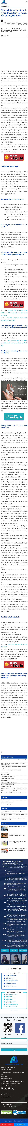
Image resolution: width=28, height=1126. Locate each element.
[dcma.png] (6, 1112)
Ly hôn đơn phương (5, 780)
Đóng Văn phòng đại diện (11, 983)
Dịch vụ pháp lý (14, 968)
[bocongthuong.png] (19, 1112)
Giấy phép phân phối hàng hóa (12, 1004)
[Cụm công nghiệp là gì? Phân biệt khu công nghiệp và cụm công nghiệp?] (4, 850)
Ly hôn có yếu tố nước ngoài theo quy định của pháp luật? (14, 788)
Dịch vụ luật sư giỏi (14, 973)
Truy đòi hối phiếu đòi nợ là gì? (7, 801)
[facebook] (5, 1088)
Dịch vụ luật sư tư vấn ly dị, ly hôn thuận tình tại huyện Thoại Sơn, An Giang (13, 763)
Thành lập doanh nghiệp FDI (11, 994)
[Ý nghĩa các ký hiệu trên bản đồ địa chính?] (4, 828)
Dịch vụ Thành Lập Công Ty (11, 975)
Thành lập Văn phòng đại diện (12, 980)
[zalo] (26, 24)
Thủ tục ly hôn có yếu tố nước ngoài (9, 782)
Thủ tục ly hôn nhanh (6, 786)
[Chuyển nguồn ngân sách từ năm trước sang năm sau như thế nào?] (4, 835)
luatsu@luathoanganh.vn (7, 1078)
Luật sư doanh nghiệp (14, 992)
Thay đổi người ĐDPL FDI (11, 997)
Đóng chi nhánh (9, 981)
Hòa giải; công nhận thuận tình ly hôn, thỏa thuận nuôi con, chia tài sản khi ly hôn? (14, 343)
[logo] (14, 1060)
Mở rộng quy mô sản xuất (11, 1001)
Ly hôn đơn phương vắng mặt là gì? (9, 790)
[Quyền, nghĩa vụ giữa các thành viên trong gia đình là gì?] (4, 843)
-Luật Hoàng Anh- (13, 1120)
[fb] (19, 24)
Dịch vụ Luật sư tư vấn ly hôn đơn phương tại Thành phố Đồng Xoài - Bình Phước (13, 767)
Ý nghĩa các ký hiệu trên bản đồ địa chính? (17, 827)
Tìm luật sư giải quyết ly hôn (7, 778)
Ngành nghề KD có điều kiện (11, 1006)
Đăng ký (14, 1050)
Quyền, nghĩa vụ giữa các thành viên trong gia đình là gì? (17, 842)
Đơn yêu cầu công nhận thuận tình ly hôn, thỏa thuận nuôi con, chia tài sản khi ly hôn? (14, 312)
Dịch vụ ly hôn (5, 6)
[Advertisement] (14, 53)
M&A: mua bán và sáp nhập (11, 986)
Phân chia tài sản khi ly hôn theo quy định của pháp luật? (13, 792)
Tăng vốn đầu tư (9, 999)
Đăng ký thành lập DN (10, 976)
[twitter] (2, 1088)
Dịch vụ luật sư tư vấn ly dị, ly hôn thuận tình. (11, 770)
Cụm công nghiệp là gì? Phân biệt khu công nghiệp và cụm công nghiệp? (18, 849)
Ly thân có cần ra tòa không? (7, 784)
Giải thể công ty (9, 985)
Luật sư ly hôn (4, 772)
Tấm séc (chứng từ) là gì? (6, 804)
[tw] (21, 24)
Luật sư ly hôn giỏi (5, 774)
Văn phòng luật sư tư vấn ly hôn (8, 776)
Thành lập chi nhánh (10, 978)
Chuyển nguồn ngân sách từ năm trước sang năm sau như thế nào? (17, 834)
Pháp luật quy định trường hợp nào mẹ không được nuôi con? (13, 760)
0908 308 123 (4, 1076)
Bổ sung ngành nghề (10, 1002)
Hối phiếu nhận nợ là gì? (6, 799)
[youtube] (24, 24)
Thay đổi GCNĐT (9, 996)
